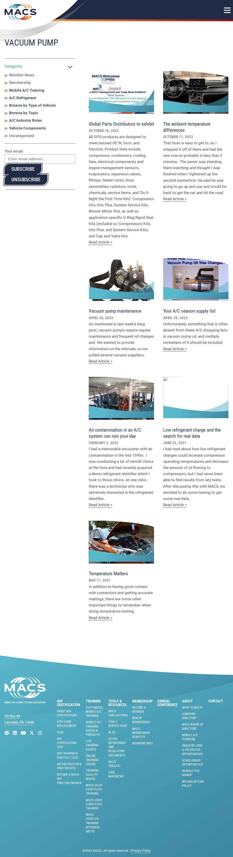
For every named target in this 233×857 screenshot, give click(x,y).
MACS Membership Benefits (141, 733)
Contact (215, 701)
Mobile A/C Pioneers (190, 737)
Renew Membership (141, 720)
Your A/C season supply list (189, 311)
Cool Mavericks (116, 774)
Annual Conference (167, 703)
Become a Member (139, 709)
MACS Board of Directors (192, 726)
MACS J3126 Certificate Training (94, 789)
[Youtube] (24, 733)
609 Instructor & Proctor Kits (69, 766)
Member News (21, 75)
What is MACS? (192, 707)
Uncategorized (21, 135)
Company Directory (189, 716)
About (187, 701)
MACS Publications (118, 713)
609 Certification (68, 703)
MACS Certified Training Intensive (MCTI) (93, 823)
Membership (20, 82)
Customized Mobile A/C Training (94, 711)
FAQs (60, 732)
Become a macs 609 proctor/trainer (69, 779)
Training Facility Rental (92, 774)
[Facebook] (7, 733)
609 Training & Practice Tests (68, 755)
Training (93, 701)
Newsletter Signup (190, 773)
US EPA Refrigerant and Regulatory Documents (117, 747)
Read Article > (100, 242)
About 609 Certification (66, 713)
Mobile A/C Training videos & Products (93, 728)
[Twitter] (32, 733)
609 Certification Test (66, 743)
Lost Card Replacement (66, 724)
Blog (111, 732)
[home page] (25, 702)
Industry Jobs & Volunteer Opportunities (192, 750)
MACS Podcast (114, 764)
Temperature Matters (108, 573)
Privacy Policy (141, 850)
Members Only (142, 743)
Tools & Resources (117, 703)
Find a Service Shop (117, 724)
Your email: (14, 151)
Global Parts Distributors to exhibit (121, 124)
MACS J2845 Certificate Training (94, 804)
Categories (13, 66)
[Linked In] (15, 733)
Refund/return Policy (193, 783)
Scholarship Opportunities (192, 762)
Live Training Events (92, 745)
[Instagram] (40, 733)
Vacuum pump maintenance (115, 311)
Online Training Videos (92, 760)
